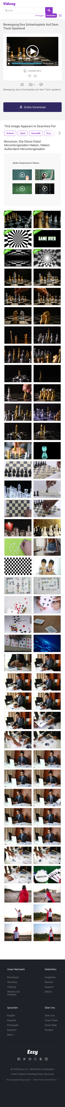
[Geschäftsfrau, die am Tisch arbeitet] (47, 547)
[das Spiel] (18, 547)
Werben (49, 982)
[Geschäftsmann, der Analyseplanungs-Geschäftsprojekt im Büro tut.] (47, 662)
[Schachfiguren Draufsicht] (18, 508)
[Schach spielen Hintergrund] (47, 528)
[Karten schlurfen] (47, 605)
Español (11, 1020)
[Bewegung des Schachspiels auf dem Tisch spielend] (18, 277)
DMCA (48, 991)
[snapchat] (40, 1059)
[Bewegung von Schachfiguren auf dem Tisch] (47, 316)
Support (49, 986)
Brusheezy (13, 977)
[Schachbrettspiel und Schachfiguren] (47, 219)
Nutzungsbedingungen (18, 1079)
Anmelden (51, 15)
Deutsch (11, 1029)
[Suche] (49, 10)
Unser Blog (51, 1025)
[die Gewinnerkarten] (47, 624)
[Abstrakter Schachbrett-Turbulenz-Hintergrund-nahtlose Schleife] (47, 258)
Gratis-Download (35, 107)
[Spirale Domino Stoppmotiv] (47, 585)
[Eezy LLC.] (32, 1052)
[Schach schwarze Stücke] (47, 489)
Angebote (50, 977)
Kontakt (49, 1029)
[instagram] (35, 1059)
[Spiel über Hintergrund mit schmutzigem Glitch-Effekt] (47, 239)
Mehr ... (11, 1034)
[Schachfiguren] (18, 470)
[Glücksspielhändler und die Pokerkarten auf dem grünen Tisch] (47, 874)
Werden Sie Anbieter (13, 993)
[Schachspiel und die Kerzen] (18, 528)
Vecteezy (12, 982)
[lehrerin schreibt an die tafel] (44, 175)
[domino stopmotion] (18, 585)
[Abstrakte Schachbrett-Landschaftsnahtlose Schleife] (18, 258)
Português (12, 1025)
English (11, 1015)
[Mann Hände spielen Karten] (18, 643)
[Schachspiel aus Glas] (18, 489)
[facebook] (19, 1059)
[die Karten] (18, 624)
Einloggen (39, 15)
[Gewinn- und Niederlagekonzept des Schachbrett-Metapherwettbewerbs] (18, 335)
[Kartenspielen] (18, 605)
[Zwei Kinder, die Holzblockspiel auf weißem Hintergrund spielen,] (47, 566)
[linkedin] (46, 1059)
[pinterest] (29, 1059)
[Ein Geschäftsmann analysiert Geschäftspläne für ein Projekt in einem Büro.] (47, 720)
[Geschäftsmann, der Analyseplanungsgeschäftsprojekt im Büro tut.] (18, 662)
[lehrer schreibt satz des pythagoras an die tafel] (22, 175)
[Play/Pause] (9, 63)
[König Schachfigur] (47, 450)
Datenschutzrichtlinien (45, 1079)
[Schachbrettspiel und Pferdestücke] (18, 219)
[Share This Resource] (36, 76)
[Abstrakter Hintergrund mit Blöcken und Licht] (47, 643)
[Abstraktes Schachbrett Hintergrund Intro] (18, 239)
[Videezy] (9, 4)
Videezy (11, 986)
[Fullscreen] (56, 63)
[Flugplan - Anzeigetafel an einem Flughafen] (44, 189)
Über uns (50, 1015)
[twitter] (24, 1059)
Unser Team (51, 1020)
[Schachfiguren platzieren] (47, 470)
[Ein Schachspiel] (18, 450)
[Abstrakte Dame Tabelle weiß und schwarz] (18, 566)
